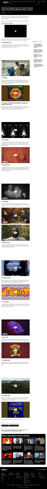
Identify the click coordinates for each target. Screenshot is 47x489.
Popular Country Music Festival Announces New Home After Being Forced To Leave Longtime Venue (28, 462)
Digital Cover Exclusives (4, 475)
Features (18, 1)
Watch (11, 3)
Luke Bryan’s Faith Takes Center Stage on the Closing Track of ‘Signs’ (40, 461)
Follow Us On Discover (4, 425)
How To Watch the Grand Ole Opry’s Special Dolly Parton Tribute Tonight (17, 447)
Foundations (32, 474)
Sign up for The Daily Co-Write (12, 475)
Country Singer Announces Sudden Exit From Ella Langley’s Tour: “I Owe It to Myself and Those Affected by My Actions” (14, 430)
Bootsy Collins (6, 423)
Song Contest (18, 474)
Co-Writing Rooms (33, 476)
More (40, 473)
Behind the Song (3, 474)
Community (29, 1)
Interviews (2, 476)
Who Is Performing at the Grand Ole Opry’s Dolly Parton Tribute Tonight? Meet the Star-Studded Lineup (39, 65)
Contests (25, 1)
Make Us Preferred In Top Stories (14, 425)
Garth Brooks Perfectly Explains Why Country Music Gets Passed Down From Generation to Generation (38, 60)
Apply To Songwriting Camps (26, 477)
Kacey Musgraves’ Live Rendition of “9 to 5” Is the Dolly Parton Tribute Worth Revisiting (38, 56)
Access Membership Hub (27, 480)
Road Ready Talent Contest (19, 476)
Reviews (2, 481)
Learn (34, 1)
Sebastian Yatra (18, 423)
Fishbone (9, 423)
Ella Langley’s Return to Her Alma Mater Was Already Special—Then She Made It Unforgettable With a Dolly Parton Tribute (7, 448)
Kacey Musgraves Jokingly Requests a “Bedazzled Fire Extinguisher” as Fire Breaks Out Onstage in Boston (38, 51)
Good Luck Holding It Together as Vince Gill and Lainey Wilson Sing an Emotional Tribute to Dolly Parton (28, 448)
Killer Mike (11, 423)
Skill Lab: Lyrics (33, 475)
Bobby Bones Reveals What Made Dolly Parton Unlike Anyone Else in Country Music (18, 462)
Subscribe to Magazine (26, 474)
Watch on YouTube (41, 475)
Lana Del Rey (14, 423)
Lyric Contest (18, 475)
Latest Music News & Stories (5, 6)
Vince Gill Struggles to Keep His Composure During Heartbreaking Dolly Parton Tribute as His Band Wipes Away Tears (38, 46)
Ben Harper (2, 423)
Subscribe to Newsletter (27, 475)
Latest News (22, 1)
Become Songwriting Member (26, 479)
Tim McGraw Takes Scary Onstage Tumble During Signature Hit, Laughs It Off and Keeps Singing (7, 462)
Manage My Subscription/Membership (27, 482)
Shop (32, 1)
